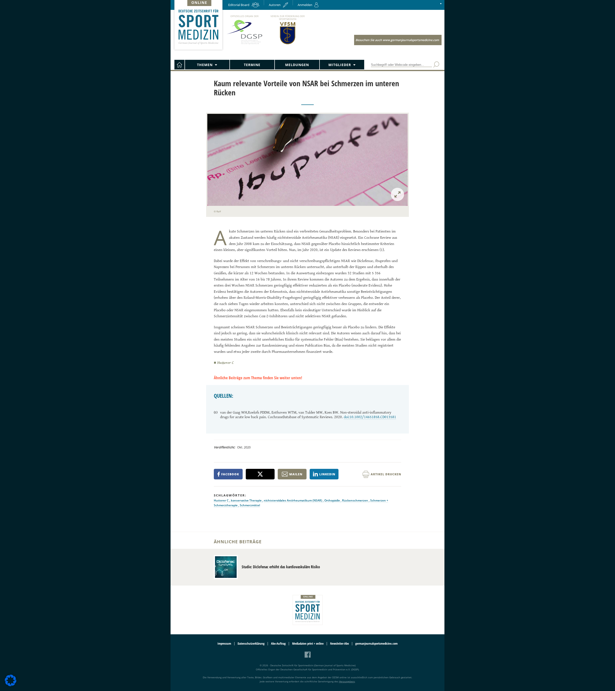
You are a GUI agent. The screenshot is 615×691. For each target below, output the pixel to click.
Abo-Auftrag (278, 643)
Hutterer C (221, 500)
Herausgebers (347, 681)
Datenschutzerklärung (251, 643)
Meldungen (297, 64)
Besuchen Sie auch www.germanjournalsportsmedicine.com (397, 40)
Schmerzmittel (250, 505)
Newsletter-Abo (339, 643)
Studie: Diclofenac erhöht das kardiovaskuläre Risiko (281, 566)
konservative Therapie (246, 500)
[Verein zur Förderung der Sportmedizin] (288, 44)
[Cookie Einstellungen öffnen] (10, 685)
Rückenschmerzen (355, 500)
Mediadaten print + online (308, 643)
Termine (252, 64)
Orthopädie (332, 500)
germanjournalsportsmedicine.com (376, 643)
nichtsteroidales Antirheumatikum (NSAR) (293, 500)
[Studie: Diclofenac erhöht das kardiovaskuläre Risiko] (226, 567)
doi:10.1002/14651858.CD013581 (370, 417)
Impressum (224, 643)
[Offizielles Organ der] (244, 44)
